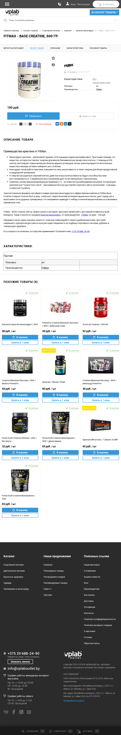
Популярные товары (54, 570)
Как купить (89, 595)
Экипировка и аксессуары (16, 588)
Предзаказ (35, 116)
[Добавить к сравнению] (53, 65)
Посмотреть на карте (73, 700)
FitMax (99, 89)
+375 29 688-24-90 (81, 231)
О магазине (89, 631)
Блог (86, 582)
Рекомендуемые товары (55, 582)
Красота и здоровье (13, 576)
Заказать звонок (20, 661)
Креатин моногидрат (51, 214)
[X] (69, 124)
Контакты (89, 613)
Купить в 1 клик (89, 116)
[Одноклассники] (61, 124)
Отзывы (88, 637)
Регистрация (83, 4)
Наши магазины (92, 564)
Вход (73, 4)
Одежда (7, 582)
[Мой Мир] (65, 124)
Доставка (89, 601)
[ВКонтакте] (57, 124)
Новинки (48, 564)
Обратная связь (92, 643)
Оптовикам (89, 607)
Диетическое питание (14, 570)
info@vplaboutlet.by (24, 668)
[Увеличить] (30, 80)
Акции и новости (92, 576)
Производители (91, 588)
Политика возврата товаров (98, 625)
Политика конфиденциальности (100, 619)
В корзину (22, 337)
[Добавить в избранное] (53, 58)
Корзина (90, 731)
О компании (90, 570)
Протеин (48, 595)
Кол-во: (14, 123)
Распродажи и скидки (54, 576)
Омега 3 (47, 588)
